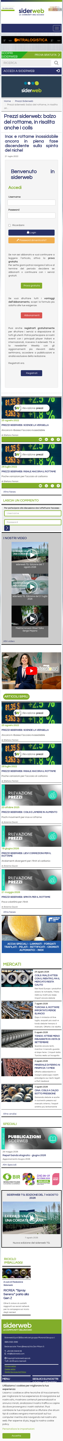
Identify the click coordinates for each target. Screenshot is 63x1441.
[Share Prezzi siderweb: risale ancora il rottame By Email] (40, 486)
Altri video (9, 641)
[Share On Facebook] (58, 439)
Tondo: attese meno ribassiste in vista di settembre (47, 1039)
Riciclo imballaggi (13, 1260)
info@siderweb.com (15, 1354)
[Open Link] (8, 8)
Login (32, 232)
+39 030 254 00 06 (14, 1351)
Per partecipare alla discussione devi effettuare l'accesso (31, 508)
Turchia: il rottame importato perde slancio (47, 1010)
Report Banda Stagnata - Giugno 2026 (24, 1155)
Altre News (9, 492)
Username (14, 197)
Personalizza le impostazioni (18, 1429)
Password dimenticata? (33, 240)
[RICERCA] (56, 63)
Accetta (16, 1436)
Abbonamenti (32, 315)
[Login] (7, 528)
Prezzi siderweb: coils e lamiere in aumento (29, 812)
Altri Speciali (9, 1165)
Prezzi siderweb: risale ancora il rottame (29, 471)
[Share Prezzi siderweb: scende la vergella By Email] (40, 439)
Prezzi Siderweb (24, 101)
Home (7, 101)
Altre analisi (9, 1114)
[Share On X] (52, 439)
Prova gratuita (31, 285)
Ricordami (18, 225)
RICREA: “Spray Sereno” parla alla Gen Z (16, 1294)
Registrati (31, 373)
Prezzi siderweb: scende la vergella (25, 425)
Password (13, 210)
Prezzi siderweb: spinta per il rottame (26, 897)
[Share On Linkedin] (46, 439)
